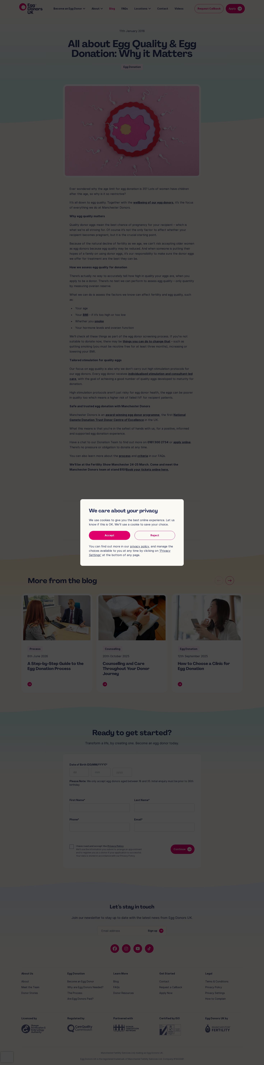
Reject (154, 535)
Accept (109, 535)
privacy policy (139, 546)
